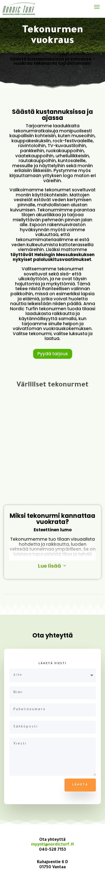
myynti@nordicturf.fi (52, 845)
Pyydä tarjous (52, 354)
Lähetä (80, 784)
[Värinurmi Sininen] (52, 497)
